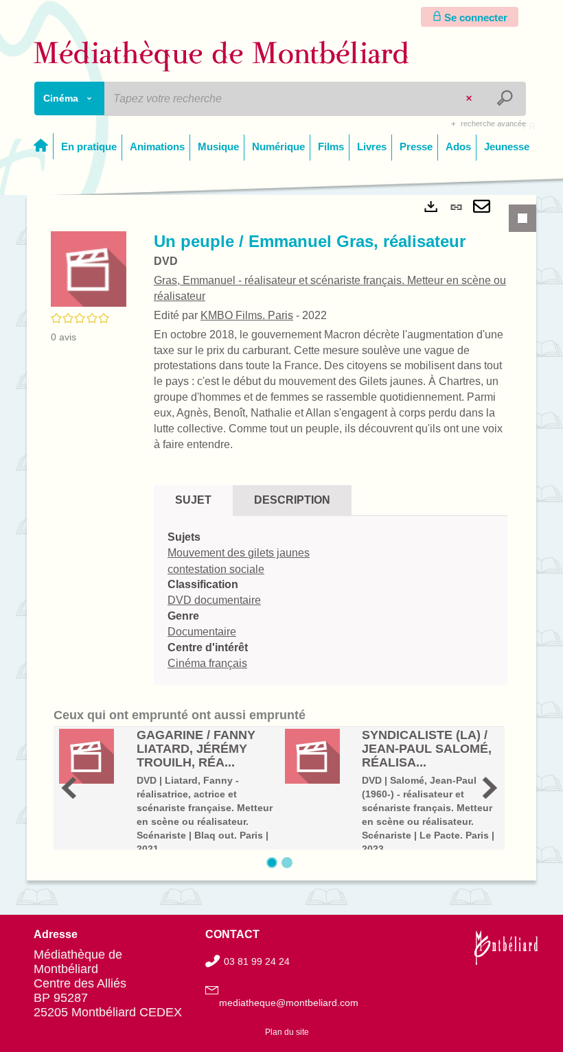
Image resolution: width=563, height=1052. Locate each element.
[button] (88, 268)
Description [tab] (292, 500)
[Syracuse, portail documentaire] (221, 55)
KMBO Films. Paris (246, 315)
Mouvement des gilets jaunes (239, 553)
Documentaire (202, 632)
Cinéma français (207, 663)
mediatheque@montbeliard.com (288, 1002)
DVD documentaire (214, 600)
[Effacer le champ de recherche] (470, 99)
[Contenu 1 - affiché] (271, 862)
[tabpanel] (281, 537)
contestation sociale (216, 569)
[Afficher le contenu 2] (287, 862)
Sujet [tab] (193, 500)
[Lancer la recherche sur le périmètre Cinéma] (506, 99)
